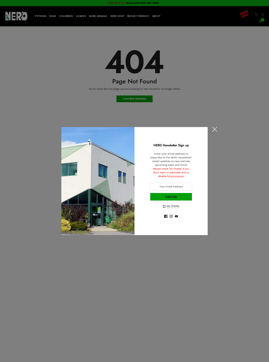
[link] (165, 216)
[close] (214, 129)
